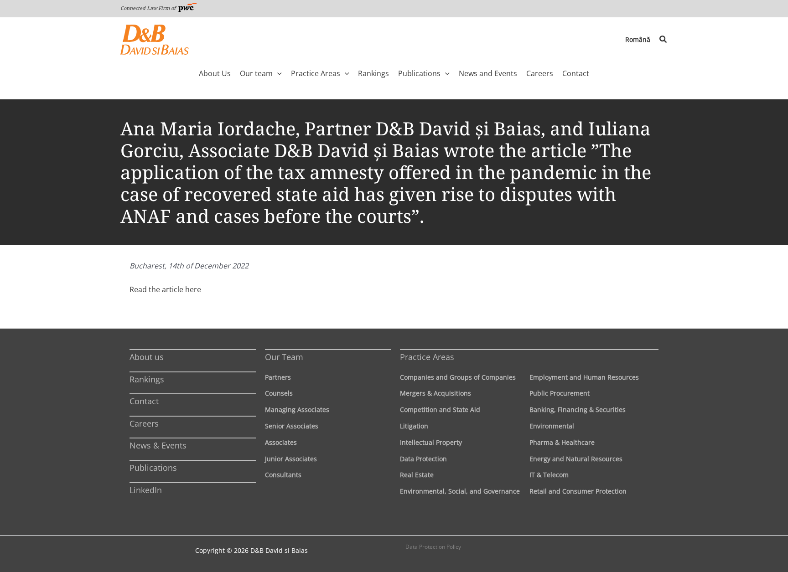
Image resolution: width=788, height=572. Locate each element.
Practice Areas (427, 356)
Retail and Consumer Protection (578, 491)
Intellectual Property (431, 442)
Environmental (551, 426)
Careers (144, 423)
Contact (144, 401)
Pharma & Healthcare (562, 442)
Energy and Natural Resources (575, 458)
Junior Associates (291, 458)
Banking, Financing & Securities (577, 409)
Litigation (414, 426)
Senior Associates (291, 426)
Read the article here (165, 289)
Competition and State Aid (440, 409)
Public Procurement (559, 393)
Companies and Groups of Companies (458, 377)
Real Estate (417, 474)
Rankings (147, 379)
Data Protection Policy (433, 547)
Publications (153, 467)
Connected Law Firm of (148, 8)
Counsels (279, 393)
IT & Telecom (549, 474)
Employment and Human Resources (584, 377)
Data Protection (423, 458)
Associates (281, 442)
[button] (663, 40)
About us (147, 356)
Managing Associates (297, 409)
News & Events (158, 445)
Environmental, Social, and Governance (460, 491)
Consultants (283, 474)
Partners (278, 377)
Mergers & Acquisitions (435, 393)
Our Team (284, 356)
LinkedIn (146, 489)
